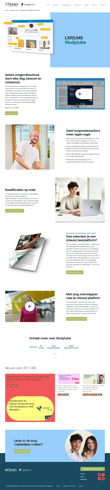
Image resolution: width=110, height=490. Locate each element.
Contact (102, 5)
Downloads (83, 479)
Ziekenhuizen (93, 394)
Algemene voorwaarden (69, 486)
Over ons (94, 5)
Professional (77, 5)
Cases (8, 385)
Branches (55, 5)
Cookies (81, 486)
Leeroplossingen (66, 5)
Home (6, 10)
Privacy (58, 486)
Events (82, 474)
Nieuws (86, 5)
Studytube (14, 385)
